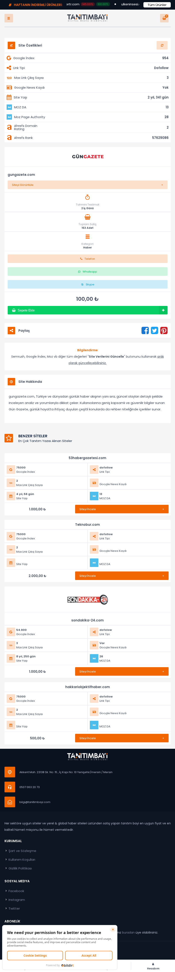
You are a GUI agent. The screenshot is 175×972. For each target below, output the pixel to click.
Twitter (14, 908)
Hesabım (153, 968)
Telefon (90, 259)
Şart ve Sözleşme (22, 851)
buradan (128, 932)
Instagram (16, 899)
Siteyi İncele (87, 509)
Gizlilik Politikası (20, 868)
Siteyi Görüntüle (23, 185)
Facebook (16, 891)
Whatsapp (90, 272)
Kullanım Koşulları (21, 859)
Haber (87, 247)
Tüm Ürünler (157, 5)
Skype (90, 284)
